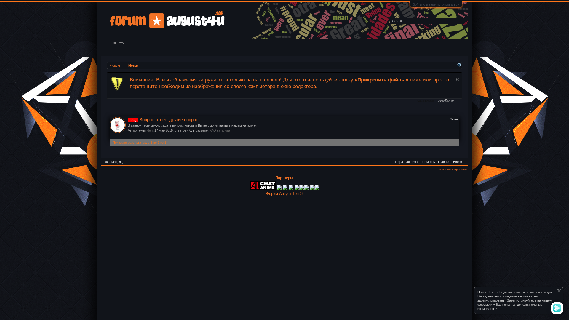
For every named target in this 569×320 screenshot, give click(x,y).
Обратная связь (407, 162)
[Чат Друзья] (279, 188)
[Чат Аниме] (263, 188)
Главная (444, 162)
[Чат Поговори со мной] (312, 188)
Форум (118, 43)
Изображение (446, 101)
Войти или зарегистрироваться (436, 4)
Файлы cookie (425, 101)
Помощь (428, 162)
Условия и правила (452, 169)
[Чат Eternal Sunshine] (301, 188)
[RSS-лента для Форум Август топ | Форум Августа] (465, 159)
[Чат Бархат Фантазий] (317, 188)
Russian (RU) (114, 162)
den (150, 130)
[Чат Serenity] (285, 188)
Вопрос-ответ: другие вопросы (166, 119)
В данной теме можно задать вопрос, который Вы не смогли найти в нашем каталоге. (192, 125)
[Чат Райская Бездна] (297, 188)
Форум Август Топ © (284, 193)
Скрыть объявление (457, 79)
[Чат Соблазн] (307, 188)
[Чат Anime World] (292, 188)
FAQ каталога (220, 130)
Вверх (457, 162)
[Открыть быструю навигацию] (459, 65)
